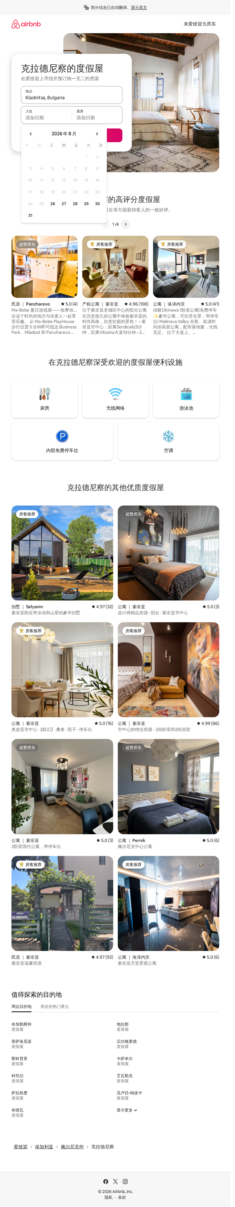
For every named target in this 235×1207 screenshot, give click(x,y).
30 (97, 203)
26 (52, 203)
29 (86, 203)
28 (75, 203)
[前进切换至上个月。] (31, 134)
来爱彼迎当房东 (200, 24)
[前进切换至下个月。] (97, 134)
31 (30, 215)
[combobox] (72, 97)
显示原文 (139, 7)
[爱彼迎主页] (26, 24)
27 (64, 203)
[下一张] (125, 224)
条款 (122, 1197)
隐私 (109, 1197)
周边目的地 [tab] (21, 1006)
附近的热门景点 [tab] (55, 1006)
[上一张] (105, 224)
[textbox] (46, 117)
